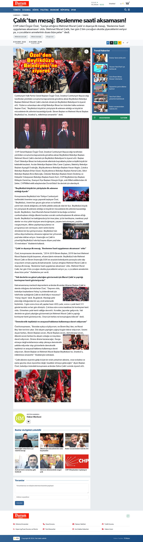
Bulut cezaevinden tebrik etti (76, 449)
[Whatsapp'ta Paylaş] (115, 43)
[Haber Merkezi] (20, 418)
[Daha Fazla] (119, 43)
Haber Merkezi (34, 417)
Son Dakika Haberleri (82, 529)
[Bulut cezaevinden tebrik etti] (77, 440)
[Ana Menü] (128, 10)
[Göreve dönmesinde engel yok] (51, 461)
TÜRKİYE (17, 10)
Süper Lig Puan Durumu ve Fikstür (27, 529)
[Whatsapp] (128, 516)
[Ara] (125, 10)
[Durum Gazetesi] (21, 3)
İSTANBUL (26, 10)
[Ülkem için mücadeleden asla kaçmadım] (51, 440)
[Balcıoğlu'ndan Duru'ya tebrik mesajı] (26, 440)
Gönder (19, 503)
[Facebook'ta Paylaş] (107, 43)
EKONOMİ (54, 10)
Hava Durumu (50, 524)
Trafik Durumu (109, 524)
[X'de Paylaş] (111, 43)
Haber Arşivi (109, 529)
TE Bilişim (127, 538)
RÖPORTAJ (65, 10)
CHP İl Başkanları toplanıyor (76, 470)
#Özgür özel (49, 36)
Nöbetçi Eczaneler (22, 524)
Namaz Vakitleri (80, 524)
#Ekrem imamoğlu (36, 36)
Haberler (16, 15)
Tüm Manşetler (50, 529)
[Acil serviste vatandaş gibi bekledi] (26, 461)
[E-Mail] (28, 421)
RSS (17, 538)
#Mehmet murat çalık (20, 36)
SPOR (73, 10)
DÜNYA (36, 10)
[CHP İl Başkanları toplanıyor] (77, 461)
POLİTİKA (44, 10)
